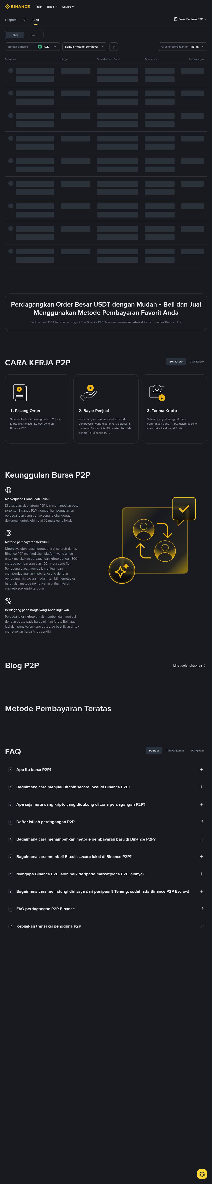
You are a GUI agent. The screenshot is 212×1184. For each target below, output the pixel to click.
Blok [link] (36, 20)
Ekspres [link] (11, 20)
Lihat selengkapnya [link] (187, 665)
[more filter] (114, 46)
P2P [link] (25, 20)
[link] (110, 822)
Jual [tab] (33, 35)
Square (66, 6)
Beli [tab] (15, 35)
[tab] (11, 20)
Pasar (38, 6)
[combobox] (47, 46)
